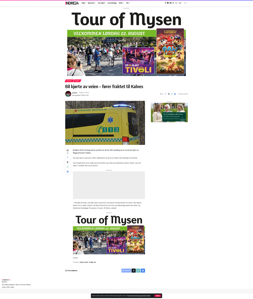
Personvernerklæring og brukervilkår (138, 295)
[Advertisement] (109, 185)
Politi (86, 262)
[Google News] (170, 3)
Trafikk (91, 262)
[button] (158, 296)
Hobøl (77, 81)
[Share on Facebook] (165, 94)
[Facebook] (165, 3)
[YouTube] (167, 3)
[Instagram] (173, 3)
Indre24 (72, 3)
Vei (95, 262)
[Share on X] (168, 94)
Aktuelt (69, 81)
